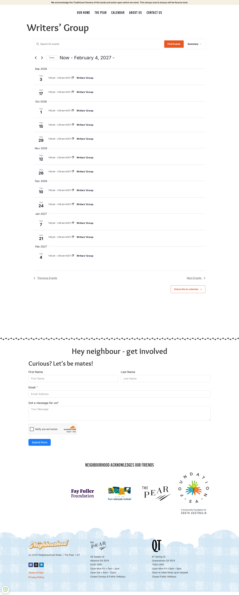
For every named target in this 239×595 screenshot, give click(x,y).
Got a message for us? (43, 403)
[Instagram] (36, 565)
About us (135, 13)
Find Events (173, 44)
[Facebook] (30, 565)
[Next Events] (42, 58)
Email (31, 387)
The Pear (101, 13)
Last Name (128, 372)
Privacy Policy (36, 577)
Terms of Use (35, 572)
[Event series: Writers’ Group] (73, 78)
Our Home (83, 13)
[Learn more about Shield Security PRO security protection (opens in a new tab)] (5, 590)
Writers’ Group (85, 77)
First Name (35, 372)
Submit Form (39, 442)
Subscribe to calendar (186, 289)
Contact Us (154, 13)
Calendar (118, 13)
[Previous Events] (36, 58)
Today (52, 57)
